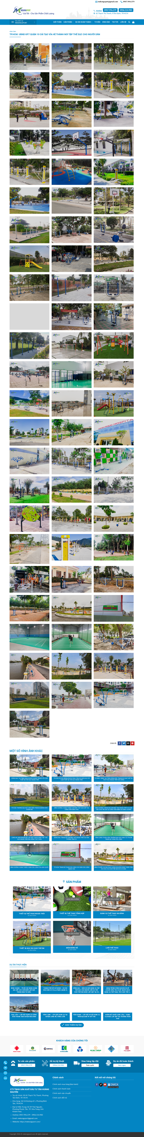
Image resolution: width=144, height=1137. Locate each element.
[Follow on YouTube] (105, 1085)
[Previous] (14, 1049)
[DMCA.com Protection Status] (113, 1085)
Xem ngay (122, 1065)
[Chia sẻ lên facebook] (120, 743)
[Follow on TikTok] (101, 1085)
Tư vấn (97, 22)
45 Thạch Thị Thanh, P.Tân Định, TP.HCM (111, 13)
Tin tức (115, 22)
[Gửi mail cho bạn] (128, 743)
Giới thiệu (57, 22)
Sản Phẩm (68, 22)
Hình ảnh (106, 22)
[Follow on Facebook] (97, 1085)
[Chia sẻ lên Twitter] (124, 743)
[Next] (130, 1049)
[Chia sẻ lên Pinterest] (132, 743)
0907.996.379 (110, 10)
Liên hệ (123, 22)
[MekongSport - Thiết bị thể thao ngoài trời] (32, 11)
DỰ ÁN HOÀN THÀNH (83, 22)
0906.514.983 (126, 10)
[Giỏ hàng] (133, 22)
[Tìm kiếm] (129, 22)
